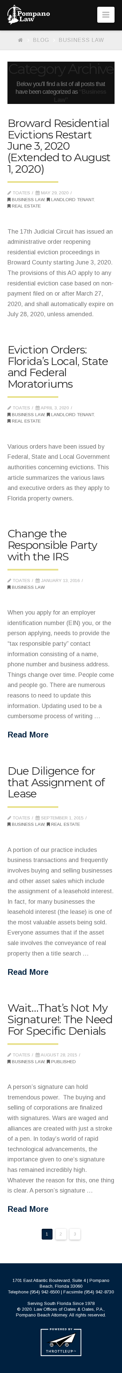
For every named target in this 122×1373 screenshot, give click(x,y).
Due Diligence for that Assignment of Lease (56, 782)
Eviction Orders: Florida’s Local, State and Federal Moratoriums (57, 366)
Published (63, 1061)
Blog (41, 40)
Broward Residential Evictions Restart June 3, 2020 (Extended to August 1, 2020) (59, 145)
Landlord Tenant (72, 199)
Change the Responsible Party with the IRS (52, 545)
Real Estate (26, 206)
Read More (27, 734)
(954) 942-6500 (45, 1291)
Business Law (81, 40)
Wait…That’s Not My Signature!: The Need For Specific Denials (60, 1019)
